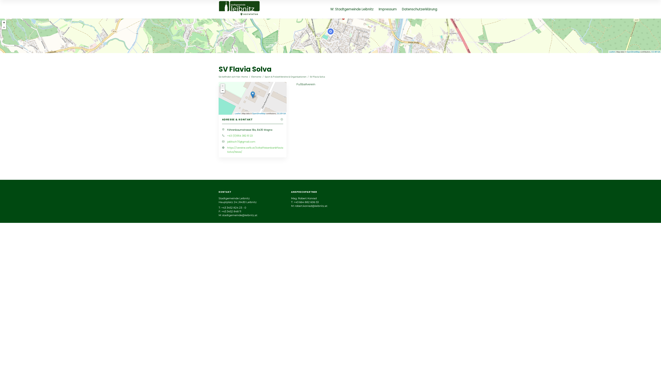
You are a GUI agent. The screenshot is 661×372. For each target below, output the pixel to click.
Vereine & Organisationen (293, 76)
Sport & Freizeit (272, 76)
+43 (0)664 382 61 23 (240, 135)
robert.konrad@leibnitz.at (311, 206)
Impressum (388, 9)
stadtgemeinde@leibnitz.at (239, 215)
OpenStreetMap (633, 51)
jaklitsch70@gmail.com (241, 141)
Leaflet (612, 51)
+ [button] (4, 22)
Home (244, 76)
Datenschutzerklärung (419, 9)
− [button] (4, 27)
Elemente (256, 76)
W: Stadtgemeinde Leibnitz (352, 9)
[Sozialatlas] (239, 9)
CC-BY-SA (655, 51)
